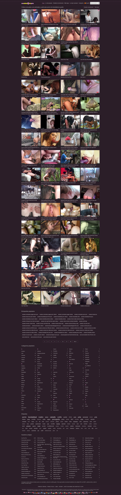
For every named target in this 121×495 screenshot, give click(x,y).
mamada (24, 421)
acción (65, 417)
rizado (44, 423)
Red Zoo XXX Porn (28, 458)
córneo (70, 417)
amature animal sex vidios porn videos (84, 330)
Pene (76, 378)
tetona (96, 428)
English (26, 492)
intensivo (72, 428)
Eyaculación (28, 407)
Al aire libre (77, 149)
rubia (81, 419)
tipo (92, 428)
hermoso (23, 430)
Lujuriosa (60, 397)
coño (44, 419)
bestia (58, 424)
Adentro (60, 367)
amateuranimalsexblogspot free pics (53, 325)
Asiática (28, 359)
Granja (44, 378)
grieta (54, 430)
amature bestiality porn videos (75, 332)
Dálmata (44, 351)
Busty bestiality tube (44, 451)
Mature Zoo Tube (76, 452)
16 (62, 341)
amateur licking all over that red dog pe (30, 321)
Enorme (60, 407)
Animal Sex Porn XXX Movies (28, 475)
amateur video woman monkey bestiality (69, 321)
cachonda (33, 430)
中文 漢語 (64, 493)
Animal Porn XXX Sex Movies (44, 472)
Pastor (92, 349)
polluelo (28, 426)
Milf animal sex (76, 444)
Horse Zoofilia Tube (76, 456)
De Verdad (77, 419)
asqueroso (85, 421)
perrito (24, 417)
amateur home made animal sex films (75, 318)
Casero (60, 349)
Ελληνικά (44, 492)
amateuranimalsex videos (37, 325)
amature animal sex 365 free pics (29, 328)
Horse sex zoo (92, 442)
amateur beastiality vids (74, 316)
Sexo (89, 131)
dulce (29, 421)
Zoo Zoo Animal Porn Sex (76, 469)
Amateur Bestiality (60, 478)
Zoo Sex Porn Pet (60, 459)
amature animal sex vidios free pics (30, 330)
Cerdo (57, 113)
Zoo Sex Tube (92, 444)
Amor (60, 395)
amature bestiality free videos (60, 332)
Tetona (22, 254)
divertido (67, 419)
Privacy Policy (51, 486)
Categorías (81, 3)
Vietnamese (73, 493)
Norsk (81, 492)
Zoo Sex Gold (44, 459)
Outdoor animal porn (28, 473)
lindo (70, 421)
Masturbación (72, 166)
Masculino (86, 131)
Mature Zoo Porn (92, 469)
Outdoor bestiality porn (44, 457)
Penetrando (49, 166)
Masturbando (60, 410)
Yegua (60, 403)
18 (70, 341)
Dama (35, 96)
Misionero (76, 353)
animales (95, 423)
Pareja (28, 403)
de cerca (59, 428)
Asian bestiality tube (60, 461)
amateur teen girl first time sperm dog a (49, 321)
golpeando (39, 419)
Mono (76, 355)
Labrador (60, 382)
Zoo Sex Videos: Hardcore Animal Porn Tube (60, 457)
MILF (33, 254)
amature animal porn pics (86, 325)
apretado (93, 419)
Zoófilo (72, 113)
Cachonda (32, 43)
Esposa (92, 391)
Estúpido (68, 423)
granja (63, 419)
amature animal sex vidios (90, 328)
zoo (48, 424)
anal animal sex (25, 337)
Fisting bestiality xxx (92, 463)
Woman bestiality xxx (92, 450)
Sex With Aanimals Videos (44, 478)
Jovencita (54, 43)
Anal (28, 353)
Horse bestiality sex (44, 442)
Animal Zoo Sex (92, 473)
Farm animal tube (60, 476)
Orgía (76, 370)
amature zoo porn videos (39, 334)
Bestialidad (83, 25)
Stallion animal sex (28, 467)
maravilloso (84, 426)
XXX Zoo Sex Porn (76, 465)
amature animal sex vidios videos (29, 332)
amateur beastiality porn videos (61, 316)
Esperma (92, 355)
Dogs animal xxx (44, 474)
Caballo (62, 131)
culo (78, 423)
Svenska (50, 493)
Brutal (28, 386)
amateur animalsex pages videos (65, 314)
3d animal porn (76, 475)
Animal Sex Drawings (92, 438)
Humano (60, 357)
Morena (42, 43)
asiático (72, 426)
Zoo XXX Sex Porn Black (92, 467)
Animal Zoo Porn (44, 468)
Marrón (28, 382)
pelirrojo (94, 426)
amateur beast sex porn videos (29, 316)
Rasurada (76, 408)
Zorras (92, 351)
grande (32, 423)
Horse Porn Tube (28, 446)
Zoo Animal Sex (76, 454)
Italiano (62, 492)
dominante (77, 426)
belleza (77, 428)
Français (53, 492)
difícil (72, 419)
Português (94, 492)
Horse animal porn (92, 448)
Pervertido (76, 380)
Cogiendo (43, 272)
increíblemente (50, 426)
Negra (42, 113)
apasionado (38, 423)
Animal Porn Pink (28, 463)
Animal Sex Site (44, 464)
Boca (76, 357)
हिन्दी (54, 493)
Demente (60, 365)
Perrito (45, 131)
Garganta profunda (45, 201)
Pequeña (27, 219)
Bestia (28, 370)
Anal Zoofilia (44, 461)
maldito (41, 417)
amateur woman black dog (57, 323)
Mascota (89, 201)
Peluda (35, 131)
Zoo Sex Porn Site (60, 452)
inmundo (47, 421)
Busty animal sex (92, 440)
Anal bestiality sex (60, 450)
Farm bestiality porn (44, 476)
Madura (76, 349)
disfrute (23, 419)
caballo (53, 417)
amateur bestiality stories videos (46, 318)
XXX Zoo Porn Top (60, 438)
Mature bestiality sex (60, 442)
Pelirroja (76, 399)
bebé (39, 426)
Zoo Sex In (28, 456)
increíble (33, 419)
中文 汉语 (58, 493)
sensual (28, 430)
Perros (22, 25)
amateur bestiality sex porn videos (29, 318)
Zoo (69, 113)
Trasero (82, 43)
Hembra (28, 365)
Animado (28, 357)
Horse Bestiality (76, 460)
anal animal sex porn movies (49, 337)
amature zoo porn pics (27, 334)
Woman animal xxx (92, 456)
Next (75, 341)
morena (75, 421)
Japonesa (60, 372)
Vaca (28, 405)
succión (44, 426)
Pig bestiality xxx (76, 440)
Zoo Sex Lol (92, 460)
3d (39, 421)
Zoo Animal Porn (76, 442)
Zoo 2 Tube (76, 477)
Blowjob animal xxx (92, 446)
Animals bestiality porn (28, 471)
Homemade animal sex (28, 440)
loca (28, 423)
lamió (23, 426)
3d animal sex (76, 473)
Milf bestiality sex (60, 464)
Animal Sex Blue (28, 469)
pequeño (67, 426)
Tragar (92, 363)
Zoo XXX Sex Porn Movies (28, 448)
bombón (36, 428)
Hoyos (85, 201)
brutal (86, 428)
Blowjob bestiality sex (60, 470)
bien (63, 428)
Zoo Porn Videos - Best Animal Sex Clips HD (44, 445)
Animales (28, 355)
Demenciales (44, 389)
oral (81, 423)
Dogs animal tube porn (44, 449)
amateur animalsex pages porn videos (48, 314)
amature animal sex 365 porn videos (46, 328)
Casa (43, 3)
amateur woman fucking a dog (71, 323)
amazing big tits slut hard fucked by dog (69, 334)
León (60, 391)
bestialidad (32, 417)
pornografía (56, 419)
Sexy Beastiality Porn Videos (92, 465)
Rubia (47, 96)
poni (23, 428)
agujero (34, 426)
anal (91, 421)
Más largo (66, 3)
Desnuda (76, 363)
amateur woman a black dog (28, 323)
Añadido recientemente (58, 3)
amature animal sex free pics (62, 328)
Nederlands (72, 492)
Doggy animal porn (44, 466)
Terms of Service (42, 486)
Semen (60, 376)
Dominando (44, 363)
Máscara (69, 237)
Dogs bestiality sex (44, 470)
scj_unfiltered (92, 365)
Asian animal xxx (92, 452)
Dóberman (44, 357)
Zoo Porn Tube (76, 458)
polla (79, 417)
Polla (86, 25)
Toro (28, 388)
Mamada (23, 43)
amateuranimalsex (26, 325)
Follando (26, 25)
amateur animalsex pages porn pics (30, 314)
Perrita (65, 43)
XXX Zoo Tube (44, 438)
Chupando (50, 184)
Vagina (32, 113)
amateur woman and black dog (43, 323)
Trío (92, 372)
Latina (60, 387)
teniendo (91, 417)
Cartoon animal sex (76, 467)
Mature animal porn (76, 446)
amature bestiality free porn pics (46, 332)
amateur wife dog (83, 321)
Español (87, 3)
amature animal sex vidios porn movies (48, 330)
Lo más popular (48, 3)
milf (57, 430)
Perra (85, 43)
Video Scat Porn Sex (60, 444)
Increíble (60, 361)
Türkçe (68, 493)
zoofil (42, 430)
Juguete (92, 376)
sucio (95, 421)
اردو (78, 493)
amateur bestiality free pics (87, 316)
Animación (28, 395)
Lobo (92, 393)
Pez (52, 272)
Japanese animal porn (60, 468)
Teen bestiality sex (44, 455)
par (38, 430)
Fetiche (44, 380)
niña (43, 421)
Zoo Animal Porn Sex (76, 448)
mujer (33, 421)
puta (75, 417)
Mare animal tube (76, 463)
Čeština (30, 492)
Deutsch (39, 492)
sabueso (23, 423)
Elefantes (44, 374)
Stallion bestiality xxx (60, 472)
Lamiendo (50, 43)
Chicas (62, 25)
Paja (44, 405)
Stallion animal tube (92, 454)
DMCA (56, 486)
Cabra (44, 397)
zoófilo (59, 417)
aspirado (63, 423)
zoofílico (90, 423)
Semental (51, 96)
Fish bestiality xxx (60, 440)
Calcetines (92, 359)
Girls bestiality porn (92, 471)
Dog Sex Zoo (76, 438)
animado (90, 426)
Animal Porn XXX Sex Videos (60, 446)
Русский (88, 492)
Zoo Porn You (28, 460)
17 (66, 341)
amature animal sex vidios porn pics (66, 330)
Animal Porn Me (28, 444)
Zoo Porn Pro (28, 438)
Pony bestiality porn (28, 452)
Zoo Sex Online (76, 450)
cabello (44, 428)
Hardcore (96, 43)
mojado (61, 421)
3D (81, 254)
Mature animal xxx (60, 466)
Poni (76, 386)
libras (82, 428)
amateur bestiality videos (60, 318)
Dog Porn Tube (60, 474)
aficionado (52, 421)
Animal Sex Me (28, 477)
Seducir (76, 403)
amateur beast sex (93, 314)
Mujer (92, 395)
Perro (35, 43)
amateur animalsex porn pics (80, 314)
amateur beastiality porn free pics (44, 316)
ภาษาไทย (86, 493)
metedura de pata (48, 430)
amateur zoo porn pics (85, 323)
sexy (28, 419)
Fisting (44, 386)
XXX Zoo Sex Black (44, 440)
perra (40, 428)
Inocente (60, 363)
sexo (46, 417)
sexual (30, 428)
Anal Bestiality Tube (76, 471)
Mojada (72, 219)
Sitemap (61, 486)
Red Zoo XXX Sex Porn (28, 454)
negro (48, 419)
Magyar (66, 492)
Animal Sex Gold (28, 442)
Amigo (67, 96)
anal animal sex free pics (36, 337)
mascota (73, 423)
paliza (67, 428)
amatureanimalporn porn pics (52, 334)
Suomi (46, 493)
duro (26, 428)
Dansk (35, 492)
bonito (66, 421)
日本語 (77, 492)
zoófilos (54, 428)
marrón (49, 428)
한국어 (58, 492)
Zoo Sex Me (44, 447)
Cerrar (28, 399)
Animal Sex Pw (92, 475)
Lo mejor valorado (74, 3)
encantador (87, 419)
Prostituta (27, 43)
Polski (84, 492)
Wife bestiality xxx (60, 454)
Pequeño (60, 393)
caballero (57, 426)
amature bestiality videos (89, 332)
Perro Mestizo (28, 113)
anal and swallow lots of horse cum (87, 334)
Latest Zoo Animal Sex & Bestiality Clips (73, 486)
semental (85, 417)
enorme (85, 423)
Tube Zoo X (44, 453)
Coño (82, 96)
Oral (94, 166)
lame (89, 428)
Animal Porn (28, 450)
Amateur (28, 351)
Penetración (76, 376)
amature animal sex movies (76, 328)
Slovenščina (41, 493)
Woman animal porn (60, 448)
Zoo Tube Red (28, 465)
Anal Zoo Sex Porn (92, 458)
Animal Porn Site (92, 477)
